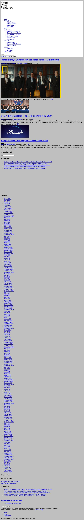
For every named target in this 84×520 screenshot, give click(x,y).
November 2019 (8, 325)
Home (5, 19)
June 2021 (7, 295)
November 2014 (8, 419)
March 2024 (7, 244)
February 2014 (8, 433)
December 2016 (8, 380)
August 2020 (7, 311)
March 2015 (7, 412)
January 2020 (8, 322)
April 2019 (7, 336)
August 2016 (7, 386)
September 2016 (9, 384)
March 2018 (7, 356)
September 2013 (9, 440)
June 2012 (7, 464)
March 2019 (7, 337)
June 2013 (7, 445)
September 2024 (9, 235)
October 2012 (8, 458)
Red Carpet (10, 39)
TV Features (10, 26)
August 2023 (7, 255)
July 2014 (7, 425)
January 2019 (8, 341)
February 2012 (8, 470)
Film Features (11, 22)
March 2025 (7, 225)
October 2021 (8, 289)
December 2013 (8, 436)
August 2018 (7, 348)
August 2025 (7, 217)
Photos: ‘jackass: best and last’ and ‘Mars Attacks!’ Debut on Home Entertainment (27, 165)
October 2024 (8, 233)
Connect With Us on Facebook (11, 500)
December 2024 (8, 230)
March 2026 (7, 206)
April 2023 (7, 261)
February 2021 (8, 302)
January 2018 (8, 359)
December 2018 (8, 342)
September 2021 (9, 291)
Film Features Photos (13, 31)
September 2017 (9, 366)
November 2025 (8, 213)
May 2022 (7, 278)
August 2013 (7, 442)
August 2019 (7, 330)
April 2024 (7, 242)
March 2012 (7, 468)
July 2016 (7, 387)
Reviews (6, 41)
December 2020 (8, 305)
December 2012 (8, 454)
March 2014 (7, 431)
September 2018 (9, 347)
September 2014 (9, 422)
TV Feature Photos (12, 36)
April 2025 (7, 224)
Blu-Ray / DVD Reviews (14, 44)
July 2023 (7, 256)
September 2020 (9, 309)
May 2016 (7, 390)
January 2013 (8, 453)
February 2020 (8, 320)
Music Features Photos (14, 33)
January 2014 (8, 434)
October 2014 (8, 420)
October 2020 (8, 308)
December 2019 (8, 323)
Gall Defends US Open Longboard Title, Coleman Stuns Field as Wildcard (25, 168)
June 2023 (7, 258)
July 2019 (7, 331)
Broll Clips (10, 50)
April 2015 (7, 411)
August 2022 (7, 274)
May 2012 (7, 465)
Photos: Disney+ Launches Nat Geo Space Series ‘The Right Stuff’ (30, 60)
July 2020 (7, 313)
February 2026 (8, 208)
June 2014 (7, 426)
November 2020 (8, 306)
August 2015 (7, 405)
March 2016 (7, 394)
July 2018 (7, 350)
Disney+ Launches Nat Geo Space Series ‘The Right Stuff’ (26, 116)
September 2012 (9, 459)
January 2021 (8, 303)
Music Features (11, 23)
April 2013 (7, 448)
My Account (7, 515)
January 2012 (8, 472)
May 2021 (7, 297)
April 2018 (7, 355)
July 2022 (7, 275)
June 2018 (7, 351)
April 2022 (7, 280)
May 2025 (7, 222)
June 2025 (7, 221)
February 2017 (8, 376)
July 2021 (7, 294)
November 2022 (8, 269)
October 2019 (8, 327)
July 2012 (7, 462)
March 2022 (7, 281)
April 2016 (7, 392)
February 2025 (8, 227)
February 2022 (8, 283)
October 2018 (8, 345)
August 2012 (7, 461)
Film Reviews (11, 42)
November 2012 (8, 456)
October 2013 (8, 439)
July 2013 (7, 443)
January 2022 (8, 284)
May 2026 (7, 203)
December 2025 (8, 211)
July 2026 (7, 200)
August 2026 (7, 199)
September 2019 (9, 328)
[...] (52, 99)
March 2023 (7, 263)
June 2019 (7, 333)
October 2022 (8, 270)
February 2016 (8, 395)
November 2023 (8, 250)
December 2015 (8, 398)
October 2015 (8, 401)
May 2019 (7, 334)
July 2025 (7, 219)
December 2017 (8, 361)
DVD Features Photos (13, 34)
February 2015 (8, 414)
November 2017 (8, 362)
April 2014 (7, 429)
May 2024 (7, 241)
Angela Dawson (22, 63)
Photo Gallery (8, 30)
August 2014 (7, 423)
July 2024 (7, 238)
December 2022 (8, 267)
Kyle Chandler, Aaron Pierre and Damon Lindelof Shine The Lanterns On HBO (25, 163)
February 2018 (8, 358)
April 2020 (7, 317)
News (5, 28)
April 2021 (7, 298)
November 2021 (8, 288)
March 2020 (7, 319)
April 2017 (7, 373)
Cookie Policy (39, 509)
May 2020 (7, 316)
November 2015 (8, 400)
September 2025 (9, 216)
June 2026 (7, 202)
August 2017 (7, 367)
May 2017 (7, 372)
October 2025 (8, 214)
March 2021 (7, 300)
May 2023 (7, 259)
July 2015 (7, 406)
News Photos (11, 37)
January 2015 (8, 415)
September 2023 (9, 253)
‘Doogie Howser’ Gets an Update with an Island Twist (24, 141)
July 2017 (7, 369)
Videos (6, 47)
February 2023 (8, 264)
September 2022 (9, 272)
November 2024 (8, 231)
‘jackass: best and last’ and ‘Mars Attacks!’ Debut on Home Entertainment (25, 166)
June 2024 (7, 239)
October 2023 (8, 252)
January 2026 (8, 210)
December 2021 (8, 286)
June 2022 (7, 277)
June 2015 (7, 408)
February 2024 (8, 245)
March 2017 (7, 375)
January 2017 (8, 378)
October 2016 (8, 383)
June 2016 (7, 389)
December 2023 (8, 249)
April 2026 (7, 205)
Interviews (10, 48)
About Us (6, 514)
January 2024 (8, 247)
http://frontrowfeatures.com (8, 483)
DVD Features (11, 25)
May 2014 (7, 428)
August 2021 (7, 292)
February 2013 (8, 451)
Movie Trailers (8, 51)
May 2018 (7, 353)
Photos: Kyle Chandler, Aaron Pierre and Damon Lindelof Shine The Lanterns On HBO (28, 162)
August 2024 (7, 236)
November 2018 (8, 344)
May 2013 (7, 447)
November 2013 (8, 437)
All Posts (7, 56)
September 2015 (9, 403)
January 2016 (8, 397)
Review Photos (11, 45)
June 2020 (7, 314)
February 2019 (8, 339)
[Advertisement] (30, 12)
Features (6, 20)
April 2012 (7, 467)
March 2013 (7, 450)
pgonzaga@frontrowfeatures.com (10, 481)
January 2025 (8, 228)
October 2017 (8, 364)
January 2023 (8, 266)
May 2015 (7, 409)
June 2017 (7, 370)
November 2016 (8, 381)
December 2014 (8, 417)
